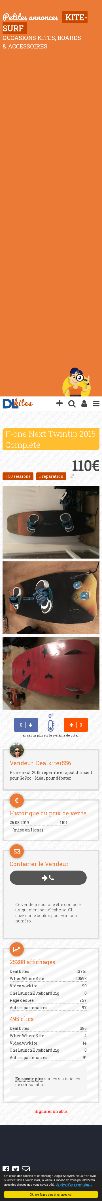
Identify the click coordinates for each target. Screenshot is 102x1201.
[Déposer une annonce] (59, 403)
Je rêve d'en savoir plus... (74, 1185)
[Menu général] (96, 403)
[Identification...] (84, 403)
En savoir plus (29, 1078)
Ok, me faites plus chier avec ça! (51, 1194)
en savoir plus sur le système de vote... (51, 735)
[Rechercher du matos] (72, 403)
